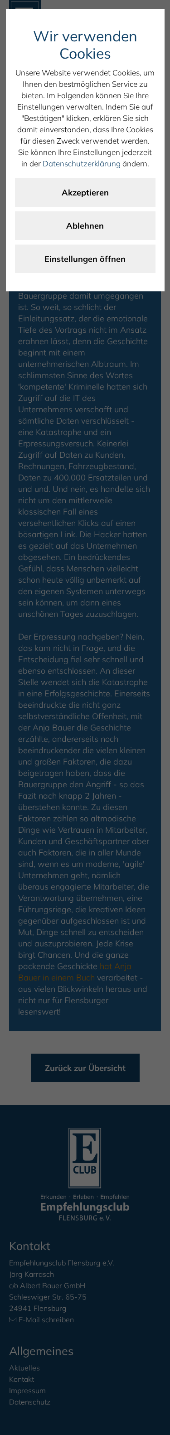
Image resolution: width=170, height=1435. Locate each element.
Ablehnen (85, 225)
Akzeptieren (85, 192)
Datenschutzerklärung (82, 163)
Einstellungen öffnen (85, 259)
